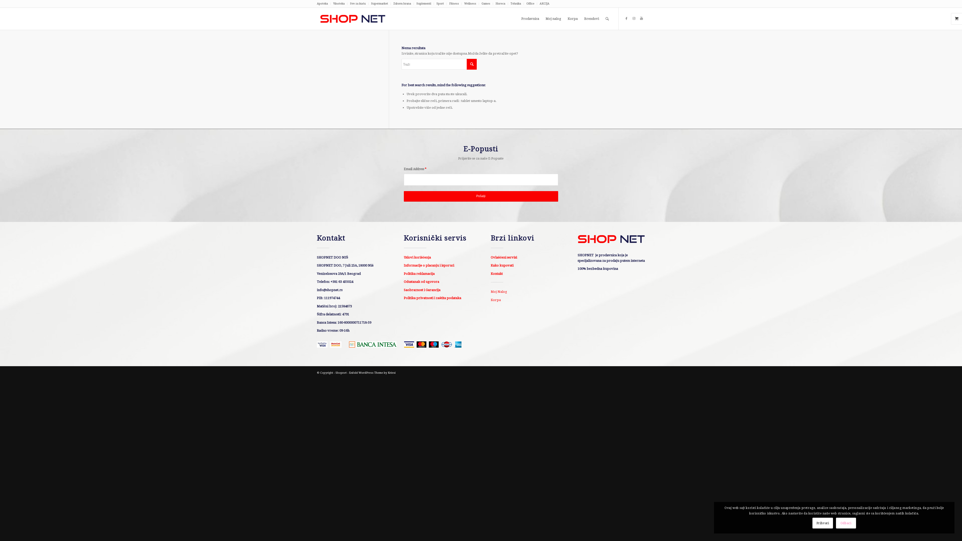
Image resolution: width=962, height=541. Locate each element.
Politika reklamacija (419, 274)
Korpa (496, 300)
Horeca (500, 3)
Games (486, 3)
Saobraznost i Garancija (422, 290)
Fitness (454, 3)
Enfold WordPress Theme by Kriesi (372, 372)
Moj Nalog (499, 292)
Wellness (470, 3)
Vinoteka (339, 3)
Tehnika (516, 3)
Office (530, 3)
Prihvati (822, 523)
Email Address (415, 169)
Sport (440, 3)
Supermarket (379, 3)
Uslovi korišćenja (417, 257)
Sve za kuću (358, 3)
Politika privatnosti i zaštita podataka (432, 298)
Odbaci (846, 523)
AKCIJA (544, 3)
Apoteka (322, 3)
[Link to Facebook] (626, 18)
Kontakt (497, 274)
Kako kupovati (502, 265)
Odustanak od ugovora (421, 282)
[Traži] (607, 19)
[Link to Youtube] (641, 18)
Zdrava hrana (402, 3)
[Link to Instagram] (634, 18)
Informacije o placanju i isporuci (429, 265)
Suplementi (423, 3)
